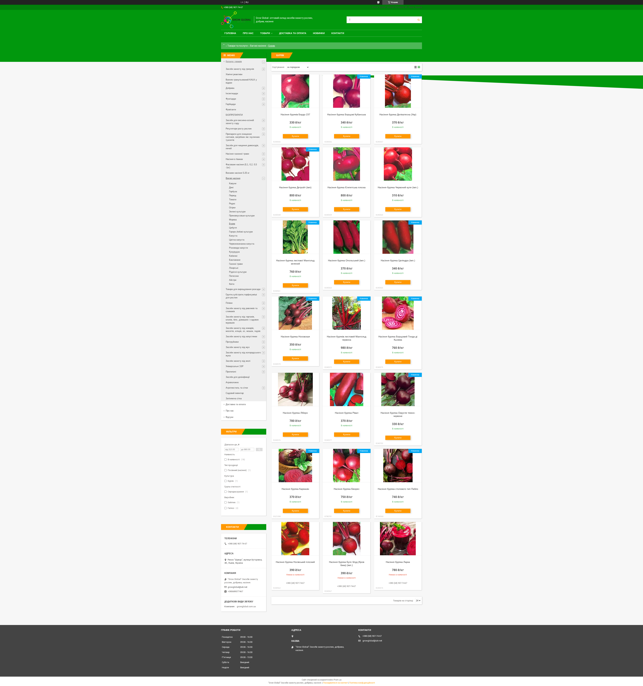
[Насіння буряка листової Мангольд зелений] (295, 237)
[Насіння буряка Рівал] (346, 389)
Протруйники (232, 342)
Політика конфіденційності (362, 683)
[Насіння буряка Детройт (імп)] (295, 164)
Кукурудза (234, 252)
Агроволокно (232, 382)
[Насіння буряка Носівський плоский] (295, 538)
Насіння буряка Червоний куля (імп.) (398, 187)
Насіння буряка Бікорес (347, 489)
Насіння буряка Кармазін (295, 489)
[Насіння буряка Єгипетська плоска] (346, 164)
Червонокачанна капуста (241, 244)
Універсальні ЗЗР (234, 366)
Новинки (319, 33)
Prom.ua (337, 680)
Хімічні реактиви (234, 74)
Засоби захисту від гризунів (240, 69)
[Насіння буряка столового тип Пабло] (398, 465)
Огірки (232, 207)
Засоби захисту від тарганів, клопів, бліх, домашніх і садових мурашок (242, 319)
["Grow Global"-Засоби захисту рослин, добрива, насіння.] (236, 20)
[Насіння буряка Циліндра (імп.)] (398, 237)
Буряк (232, 223)
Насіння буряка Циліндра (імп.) (398, 260)
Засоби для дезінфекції (238, 377)
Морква (233, 219)
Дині (231, 187)
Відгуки (229, 417)
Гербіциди (231, 104)
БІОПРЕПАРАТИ (234, 115)
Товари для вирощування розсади (243, 289)
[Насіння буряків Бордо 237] (295, 91)
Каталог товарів (234, 61)
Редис (232, 203)
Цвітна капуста (236, 239)
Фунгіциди (231, 99)
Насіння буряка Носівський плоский (295, 562)
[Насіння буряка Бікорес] (346, 465)
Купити (295, 136)
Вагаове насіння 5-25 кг (237, 173)
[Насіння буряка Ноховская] (295, 313)
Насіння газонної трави (237, 154)
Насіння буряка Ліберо (295, 412)
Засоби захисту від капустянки (241, 336)
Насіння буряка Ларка (398, 562)
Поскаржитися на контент (335, 683)
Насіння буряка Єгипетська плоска (347, 187)
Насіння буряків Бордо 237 (295, 114)
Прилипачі (231, 371)
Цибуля (233, 227)
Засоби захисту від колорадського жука (243, 354)
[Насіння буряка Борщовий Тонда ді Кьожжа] (398, 313)
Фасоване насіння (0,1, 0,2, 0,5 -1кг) (241, 166)
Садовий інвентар (235, 393)
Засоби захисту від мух (238, 347)
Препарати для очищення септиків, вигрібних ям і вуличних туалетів (243, 137)
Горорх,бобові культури (241, 231)
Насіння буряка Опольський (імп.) (346, 260)
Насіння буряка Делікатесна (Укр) (397, 114)
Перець (232, 195)
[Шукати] (418, 19)
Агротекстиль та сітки (237, 387)
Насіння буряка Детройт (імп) (295, 187)
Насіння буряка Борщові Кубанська (346, 114)
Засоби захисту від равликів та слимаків (241, 310)
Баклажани (234, 260)
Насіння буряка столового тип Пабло (398, 489)
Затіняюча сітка (234, 398)
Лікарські (233, 268)
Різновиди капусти (238, 248)
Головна (230, 33)
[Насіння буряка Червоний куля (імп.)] (398, 164)
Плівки (229, 303)
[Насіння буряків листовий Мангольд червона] (346, 313)
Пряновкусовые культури (242, 215)
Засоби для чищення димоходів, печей (242, 147)
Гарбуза (233, 191)
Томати (232, 199)
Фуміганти (231, 109)
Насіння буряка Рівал (346, 412)
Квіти (231, 284)
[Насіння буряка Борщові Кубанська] (346, 91)
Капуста (233, 235)
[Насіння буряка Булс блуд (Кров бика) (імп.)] (346, 538)
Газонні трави (236, 264)
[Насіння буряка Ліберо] (295, 389)
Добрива (230, 88)
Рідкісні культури (237, 272)
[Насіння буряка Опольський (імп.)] (346, 237)
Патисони (234, 276)
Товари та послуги (237, 45)
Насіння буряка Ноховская (295, 336)
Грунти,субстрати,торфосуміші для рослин (241, 296)
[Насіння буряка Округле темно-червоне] (398, 389)
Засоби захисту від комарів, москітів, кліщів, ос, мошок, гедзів (243, 329)
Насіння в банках (234, 159)
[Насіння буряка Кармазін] (295, 465)
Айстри (232, 280)
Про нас (248, 33)
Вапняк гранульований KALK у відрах (241, 81)
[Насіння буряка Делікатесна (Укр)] (398, 91)
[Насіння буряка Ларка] (398, 538)
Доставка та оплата (292, 33)
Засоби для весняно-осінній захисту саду (240, 122)
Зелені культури (237, 211)
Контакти (337, 33)
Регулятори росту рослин (239, 128)
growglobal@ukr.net (237, 587)
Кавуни (232, 183)
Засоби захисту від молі (238, 361)
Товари (265, 33)
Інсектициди (232, 93)
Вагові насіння (258, 45)
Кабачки (233, 256)
